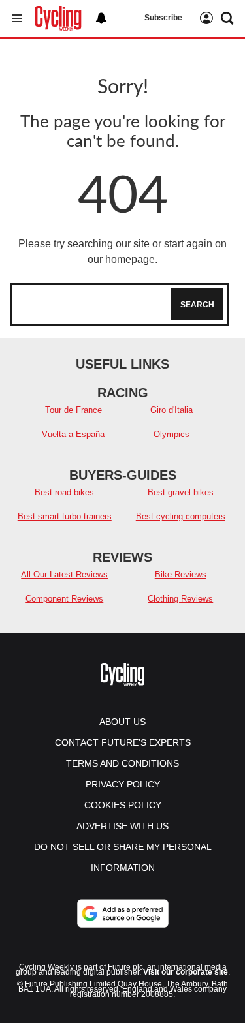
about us (122, 721)
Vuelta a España (73, 434)
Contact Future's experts (123, 742)
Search (197, 304)
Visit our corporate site (185, 972)
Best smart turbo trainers (65, 516)
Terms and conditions (122, 763)
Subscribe (163, 17)
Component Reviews (64, 598)
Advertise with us (122, 826)
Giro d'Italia (171, 410)
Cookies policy (122, 805)
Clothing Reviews (180, 598)
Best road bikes (64, 492)
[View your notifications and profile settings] (101, 18)
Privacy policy (123, 784)
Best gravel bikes (181, 492)
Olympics (171, 434)
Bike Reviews (180, 574)
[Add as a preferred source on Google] (123, 913)
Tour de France (73, 410)
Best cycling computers (180, 516)
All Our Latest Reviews (64, 574)
